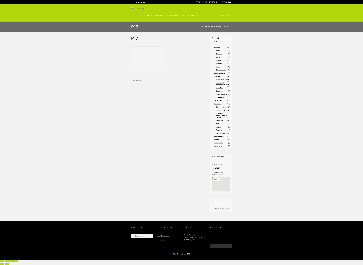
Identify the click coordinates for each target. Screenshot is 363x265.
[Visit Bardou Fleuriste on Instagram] (211, 236)
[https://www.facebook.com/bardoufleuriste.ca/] (132, 2)
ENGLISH (229, 2)
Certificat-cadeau (219, 73)
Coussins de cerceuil (222, 94)
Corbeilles (219, 88)
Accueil (204, 26)
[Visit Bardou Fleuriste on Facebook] (214, 236)
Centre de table (221, 107)
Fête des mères (221, 110)
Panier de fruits (219, 136)
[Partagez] (11, 261)
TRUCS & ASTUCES (171, 15)
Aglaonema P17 (219, 26)
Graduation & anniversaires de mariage (221, 115)
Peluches (219, 130)
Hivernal (218, 60)
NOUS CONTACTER (209, 2)
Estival (218, 57)
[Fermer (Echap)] (16, 261)
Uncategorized (218, 143)
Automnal (219, 54)
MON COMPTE (220, 2)
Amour (218, 50)
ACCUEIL (150, 15)
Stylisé (218, 67)
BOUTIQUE (158, 15)
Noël (217, 123)
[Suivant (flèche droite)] (7, 264)
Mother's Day (218, 100)
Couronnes (219, 91)
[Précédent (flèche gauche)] (2, 264)
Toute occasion (221, 70)
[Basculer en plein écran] (7, 261)
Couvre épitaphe (221, 97)
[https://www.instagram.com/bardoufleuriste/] (134, 2)
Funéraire (217, 76)
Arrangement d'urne (222, 79)
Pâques (218, 127)
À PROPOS (199, 2)
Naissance (219, 120)
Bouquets (217, 47)
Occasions (217, 104)
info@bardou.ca (217, 164)
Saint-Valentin (220, 133)
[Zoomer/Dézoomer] (2, 261)
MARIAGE (194, 15)
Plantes (210, 26)
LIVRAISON (185, 15)
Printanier (219, 63)
